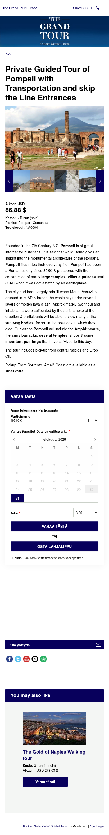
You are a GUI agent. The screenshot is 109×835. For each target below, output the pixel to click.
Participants (20, 418)
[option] (17, 181)
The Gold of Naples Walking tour (54, 755)
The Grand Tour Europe (20, 8)
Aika (15, 512)
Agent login (97, 826)
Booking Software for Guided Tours (46, 826)
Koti (8, 53)
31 (17, 498)
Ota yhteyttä (20, 644)
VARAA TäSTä (54, 526)
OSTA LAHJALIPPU (54, 546)
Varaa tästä (45, 781)
